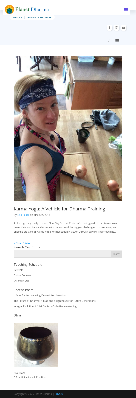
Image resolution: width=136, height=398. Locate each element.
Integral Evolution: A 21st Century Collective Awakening (45, 306)
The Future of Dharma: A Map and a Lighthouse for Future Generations (55, 300)
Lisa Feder (23, 214)
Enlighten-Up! (21, 280)
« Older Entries (22, 243)
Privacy (59, 394)
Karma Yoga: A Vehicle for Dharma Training (59, 208)
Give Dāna (20, 373)
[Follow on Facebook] (109, 28)
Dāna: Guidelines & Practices (30, 377)
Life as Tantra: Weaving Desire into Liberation (40, 295)
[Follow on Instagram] (116, 28)
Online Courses (22, 275)
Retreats (18, 270)
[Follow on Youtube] (123, 28)
